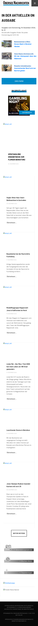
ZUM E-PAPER (19, 81)
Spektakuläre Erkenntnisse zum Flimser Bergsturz (16, 157)
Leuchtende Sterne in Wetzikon (18, 430)
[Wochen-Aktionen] (19, 559)
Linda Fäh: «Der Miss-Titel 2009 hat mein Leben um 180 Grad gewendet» (18, 366)
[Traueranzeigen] (19, 571)
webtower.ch (22, 621)
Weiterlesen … (12, 169)
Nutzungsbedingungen (18, 619)
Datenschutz (29, 619)
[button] (34, 3)
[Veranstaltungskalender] (19, 548)
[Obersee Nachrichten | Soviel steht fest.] (16, 3)
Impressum (8, 619)
